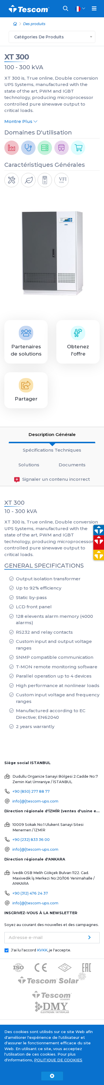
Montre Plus (19, 121)
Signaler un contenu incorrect (55, 479)
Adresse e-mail (26, 937)
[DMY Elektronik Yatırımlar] (52, 1007)
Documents (72, 464)
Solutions (28, 464)
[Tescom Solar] (52, 978)
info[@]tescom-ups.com (35, 801)
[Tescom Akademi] (52, 993)
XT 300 (16, 56)
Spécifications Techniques (52, 450)
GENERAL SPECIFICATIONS (44, 565)
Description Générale (52, 434)
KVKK (42, 950)
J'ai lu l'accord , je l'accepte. (41, 950)
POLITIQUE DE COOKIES (58, 1060)
